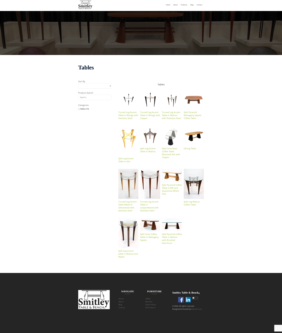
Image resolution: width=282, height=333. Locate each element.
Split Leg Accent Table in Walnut (148, 150)
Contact (199, 5)
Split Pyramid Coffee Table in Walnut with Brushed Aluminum (172, 238)
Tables (148, 298)
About (175, 5)
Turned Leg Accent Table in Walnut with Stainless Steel (171, 115)
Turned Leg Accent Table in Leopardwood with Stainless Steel (149, 206)
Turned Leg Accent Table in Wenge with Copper (150, 115)
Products (184, 5)
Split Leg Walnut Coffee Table (192, 203)
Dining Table (190, 148)
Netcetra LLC (196, 309)
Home (168, 5)
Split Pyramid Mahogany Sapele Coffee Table (192, 115)
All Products (150, 307)
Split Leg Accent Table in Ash (126, 160)
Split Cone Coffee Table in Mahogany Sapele (149, 237)
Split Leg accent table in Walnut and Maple (128, 253)
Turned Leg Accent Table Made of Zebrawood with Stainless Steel (127, 206)
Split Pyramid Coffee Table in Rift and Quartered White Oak (172, 189)
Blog (192, 5)
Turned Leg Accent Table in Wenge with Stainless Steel (128, 115)
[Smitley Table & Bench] (85, 5)
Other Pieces (150, 304)
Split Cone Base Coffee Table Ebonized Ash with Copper (171, 153)
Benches (148, 301)
